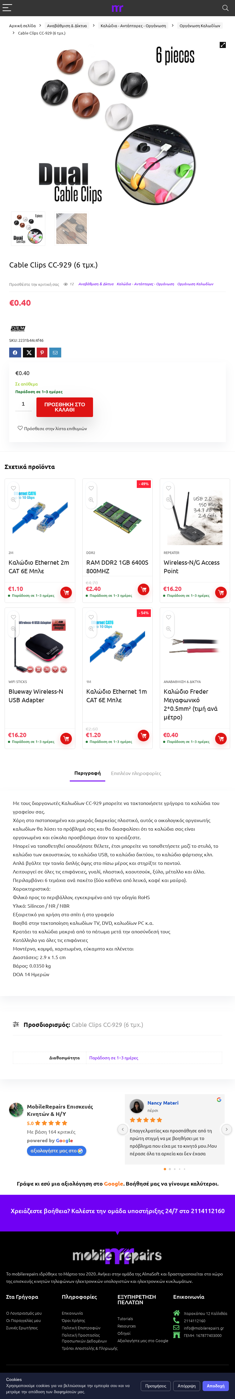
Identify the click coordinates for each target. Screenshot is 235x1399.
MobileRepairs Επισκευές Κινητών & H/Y (60, 1110)
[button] (223, 45)
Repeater (171, 552)
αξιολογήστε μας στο (53, 1150)
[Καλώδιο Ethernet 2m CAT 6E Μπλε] (40, 517)
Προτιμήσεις (155, 1386)
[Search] (225, 8)
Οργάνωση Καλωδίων (200, 25)
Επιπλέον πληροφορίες (136, 773)
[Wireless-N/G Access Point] (195, 517)
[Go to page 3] (179, 1169)
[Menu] (7, 8)
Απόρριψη (187, 1386)
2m (11, 552)
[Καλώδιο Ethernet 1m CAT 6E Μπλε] (117, 646)
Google (113, 1183)
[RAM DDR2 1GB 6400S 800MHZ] (117, 517)
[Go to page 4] (184, 1169)
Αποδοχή (216, 1386)
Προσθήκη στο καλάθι (64, 407)
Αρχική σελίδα (22, 25)
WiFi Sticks (18, 681)
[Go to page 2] (175, 1169)
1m (88, 681)
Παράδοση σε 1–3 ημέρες (113, 1057)
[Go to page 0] (165, 1169)
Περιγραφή (87, 773)
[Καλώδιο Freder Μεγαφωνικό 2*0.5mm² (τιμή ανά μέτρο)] (195, 646)
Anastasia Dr (162, 1102)
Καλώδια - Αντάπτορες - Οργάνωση (133, 25)
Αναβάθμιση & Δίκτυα (67, 25)
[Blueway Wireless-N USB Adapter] (40, 646)
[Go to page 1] (170, 1169)
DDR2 (90, 552)
